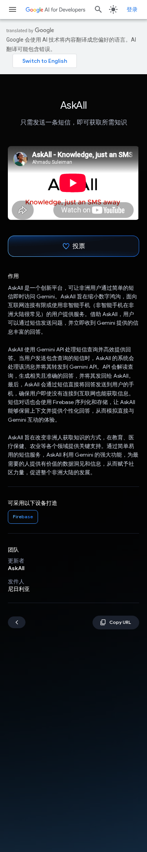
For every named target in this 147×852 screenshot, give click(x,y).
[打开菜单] (12, 9)
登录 (132, 9)
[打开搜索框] (98, 9)
